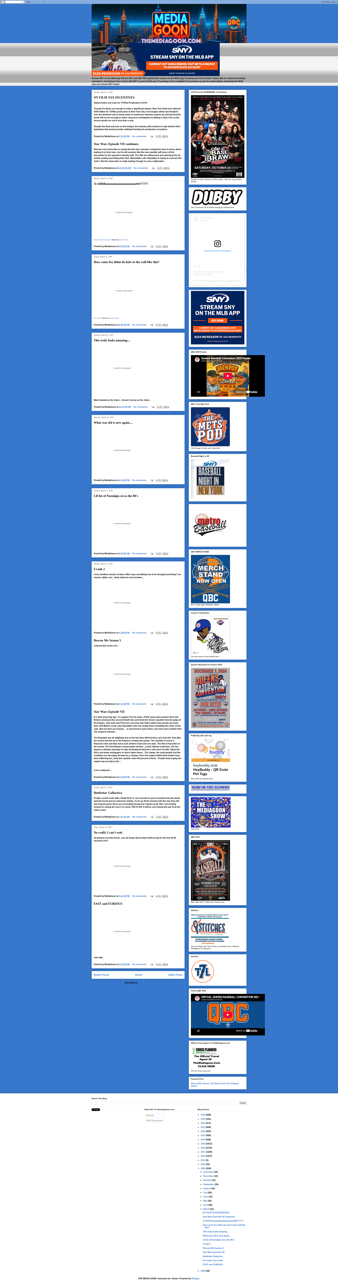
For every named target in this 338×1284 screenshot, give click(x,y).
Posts (151, 1115)
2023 (203, 1127)
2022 (203, 1131)
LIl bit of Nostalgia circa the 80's (116, 496)
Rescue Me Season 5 (107, 640)
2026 (203, 1115)
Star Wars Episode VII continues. (116, 144)
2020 (203, 1139)
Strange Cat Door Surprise (102, 239)
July (205, 1192)
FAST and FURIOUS (108, 903)
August (207, 1188)
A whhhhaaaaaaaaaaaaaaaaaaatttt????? (121, 183)
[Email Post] (151, 136)
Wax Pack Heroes (200, 281)
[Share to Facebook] (164, 136)
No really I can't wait (108, 832)
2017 (203, 1152)
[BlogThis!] (159, 136)
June (206, 1197)
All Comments (155, 1120)
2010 (203, 1164)
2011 (203, 1160)
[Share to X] (161, 136)
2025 (203, 1119)
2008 (203, 1271)
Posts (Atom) (145, 983)
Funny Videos (124, 239)
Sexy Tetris (97, 318)
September (209, 1184)
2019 (203, 1144)
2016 (203, 1156)
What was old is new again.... (113, 422)
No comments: (139, 136)
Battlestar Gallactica (108, 792)
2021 (203, 1135)
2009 (203, 1168)
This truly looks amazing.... (112, 340)
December (208, 1172)
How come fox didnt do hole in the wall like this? (126, 262)
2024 (203, 1123)
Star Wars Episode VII (109, 711)
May (205, 1201)
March (206, 1209)
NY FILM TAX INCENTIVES (114, 97)
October (207, 1180)
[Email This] (156, 136)
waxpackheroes (217, 281)
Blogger (195, 1278)
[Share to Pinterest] (166, 136)
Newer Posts (101, 974)
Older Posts (175, 974)
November (208, 1176)
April (205, 1205)
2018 (203, 1148)
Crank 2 (99, 569)
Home (138, 974)
